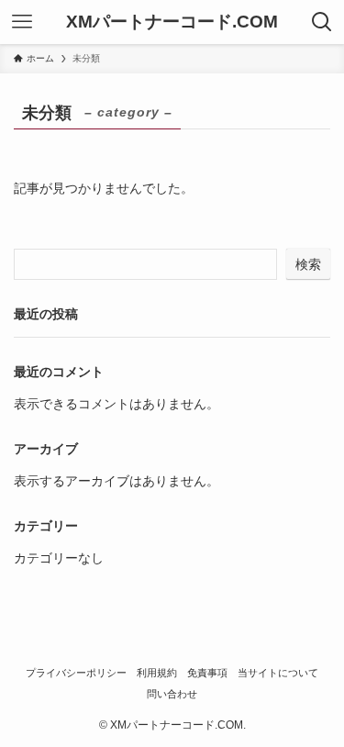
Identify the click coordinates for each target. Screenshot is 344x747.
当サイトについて (278, 672)
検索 (308, 264)
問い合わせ (172, 693)
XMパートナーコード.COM (172, 22)
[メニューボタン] (22, 22)
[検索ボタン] (322, 22)
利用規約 (157, 672)
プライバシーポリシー (76, 672)
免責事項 (207, 672)
